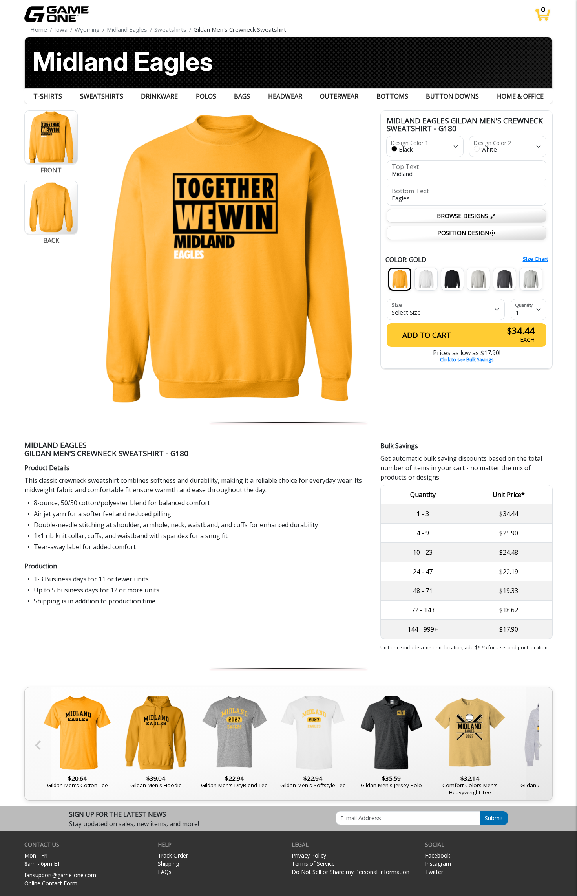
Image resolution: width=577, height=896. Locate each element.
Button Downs (452, 96)
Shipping (168, 863)
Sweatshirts (101, 96)
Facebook (437, 855)
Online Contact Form (50, 883)
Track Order (173, 855)
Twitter (434, 872)
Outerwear (339, 96)
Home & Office (520, 96)
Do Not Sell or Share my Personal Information (350, 872)
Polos (206, 96)
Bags (242, 96)
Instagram (438, 863)
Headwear (285, 96)
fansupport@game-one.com (60, 875)
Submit (494, 818)
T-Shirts (47, 96)
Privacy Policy (309, 855)
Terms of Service (313, 863)
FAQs (165, 872)
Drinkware (159, 96)
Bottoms (392, 96)
